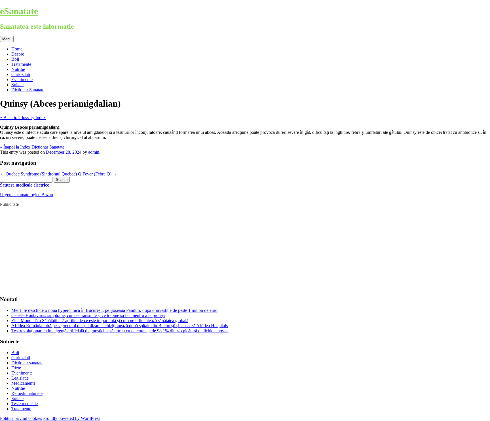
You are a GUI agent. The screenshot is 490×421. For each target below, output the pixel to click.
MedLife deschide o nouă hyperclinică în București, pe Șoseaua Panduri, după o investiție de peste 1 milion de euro (114, 310)
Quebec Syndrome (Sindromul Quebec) (38, 174)
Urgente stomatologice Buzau (26, 194)
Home (16, 48)
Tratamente (21, 64)
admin (93, 152)
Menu (6, 39)
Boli (15, 59)
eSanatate (19, 11)
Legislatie (20, 378)
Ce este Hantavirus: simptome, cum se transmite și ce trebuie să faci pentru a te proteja (88, 315)
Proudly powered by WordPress (71, 418)
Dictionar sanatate (27, 362)
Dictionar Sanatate (27, 89)
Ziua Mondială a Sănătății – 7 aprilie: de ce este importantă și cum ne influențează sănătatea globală (99, 320)
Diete (16, 367)
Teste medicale (24, 403)
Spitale (17, 84)
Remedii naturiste (27, 393)
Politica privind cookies (21, 418)
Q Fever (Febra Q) (97, 174)
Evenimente (22, 79)
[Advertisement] (170, 251)
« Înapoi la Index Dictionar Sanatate (32, 147)
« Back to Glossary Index (23, 117)
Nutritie (18, 69)
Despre (17, 54)
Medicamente (23, 383)
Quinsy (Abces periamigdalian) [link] (29, 127)
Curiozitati (20, 74)
